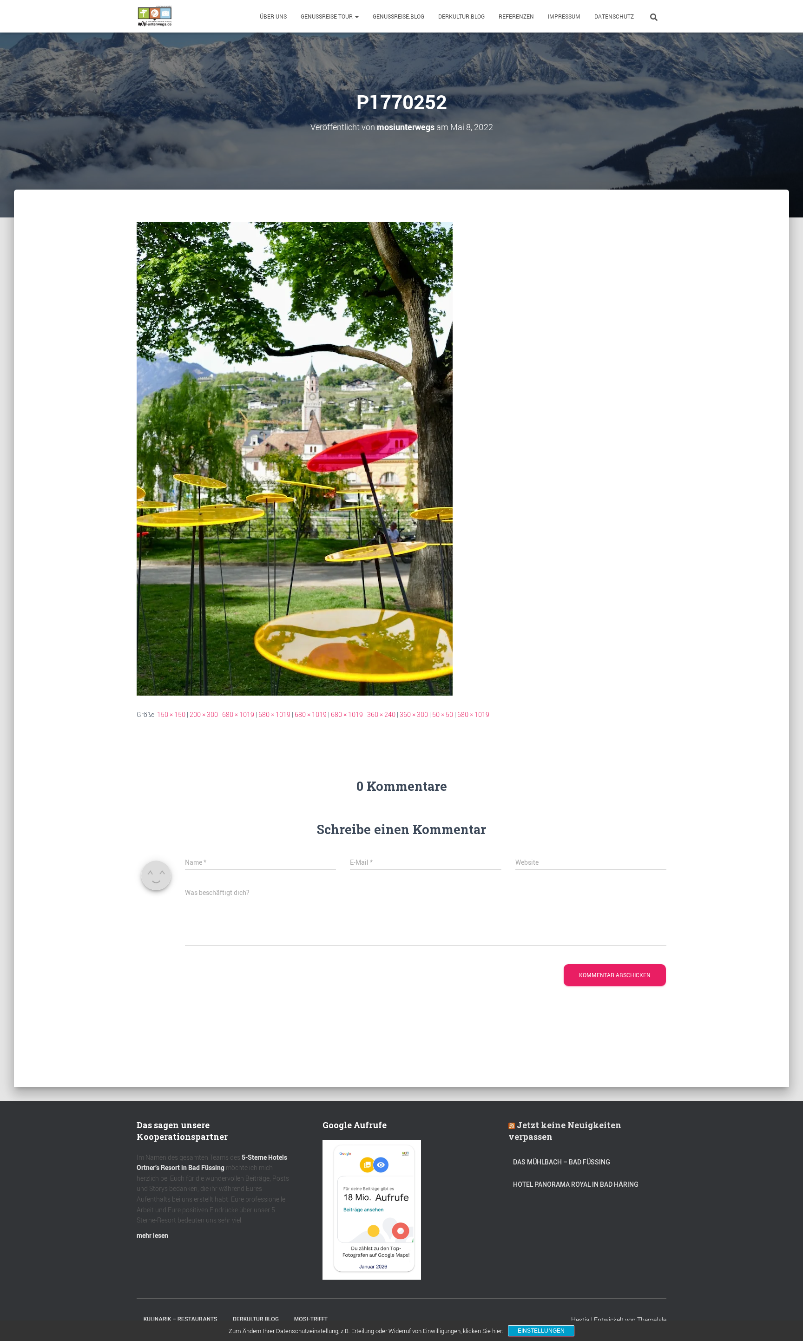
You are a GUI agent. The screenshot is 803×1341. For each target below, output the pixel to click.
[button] (356, 16)
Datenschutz (614, 16)
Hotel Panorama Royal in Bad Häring (575, 1184)
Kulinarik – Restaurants (180, 1319)
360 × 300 (414, 714)
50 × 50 (442, 714)
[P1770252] (295, 458)
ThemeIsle (651, 1319)
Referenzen (516, 16)
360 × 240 (381, 714)
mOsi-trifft (311, 1319)
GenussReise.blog (398, 16)
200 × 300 (204, 714)
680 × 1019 (238, 714)
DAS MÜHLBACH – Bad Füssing (561, 1162)
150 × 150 (171, 714)
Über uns (273, 16)
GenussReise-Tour (327, 16)
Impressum (564, 16)
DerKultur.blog (461, 16)
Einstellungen (541, 1331)
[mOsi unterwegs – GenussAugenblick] (155, 16)
